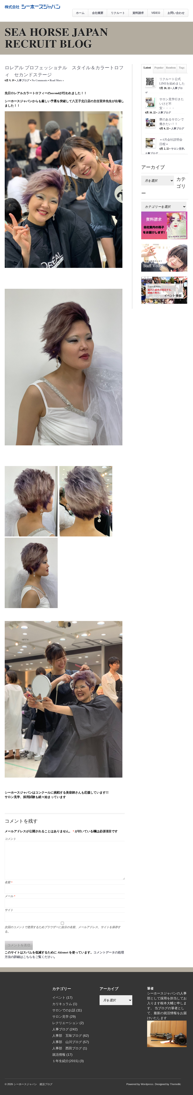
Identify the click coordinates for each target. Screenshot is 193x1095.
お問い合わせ (176, 13)
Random (171, 67)
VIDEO (155, 13)
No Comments (39, 80)
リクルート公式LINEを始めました (172, 81)
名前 (8, 882)
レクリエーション (65, 1023)
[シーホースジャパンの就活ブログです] (32, 7)
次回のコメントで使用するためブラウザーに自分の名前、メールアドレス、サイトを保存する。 (63, 929)
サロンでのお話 (63, 1010)
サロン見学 (177, 148)
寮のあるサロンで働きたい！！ (171, 121)
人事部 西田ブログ (67, 1048)
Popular (159, 67)
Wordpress (147, 1084)
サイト (9, 910)
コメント (10, 839)
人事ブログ (22, 80)
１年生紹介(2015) (65, 1061)
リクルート (118, 13)
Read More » (57, 80)
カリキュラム (62, 1004)
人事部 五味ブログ (67, 1035)
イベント (58, 997)
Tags (181, 67)
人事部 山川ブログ (67, 1042)
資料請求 (138, 13)
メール (10, 896)
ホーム (80, 13)
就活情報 (58, 1054)
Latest (147, 67)
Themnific (175, 1084)
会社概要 (97, 13)
